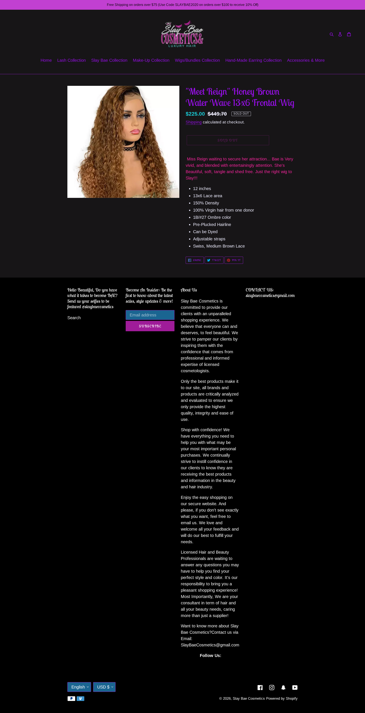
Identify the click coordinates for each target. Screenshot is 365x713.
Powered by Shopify (282, 699)
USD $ (103, 687)
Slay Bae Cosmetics (249, 699)
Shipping (194, 122)
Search (74, 317)
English (78, 687)
